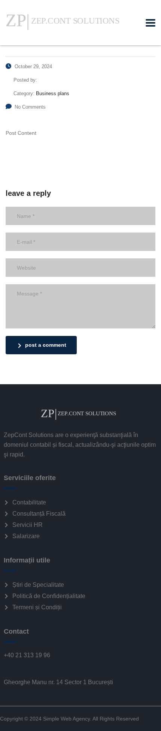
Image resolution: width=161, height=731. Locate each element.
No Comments (30, 107)
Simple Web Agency (66, 719)
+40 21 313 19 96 (27, 655)
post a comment (45, 345)
